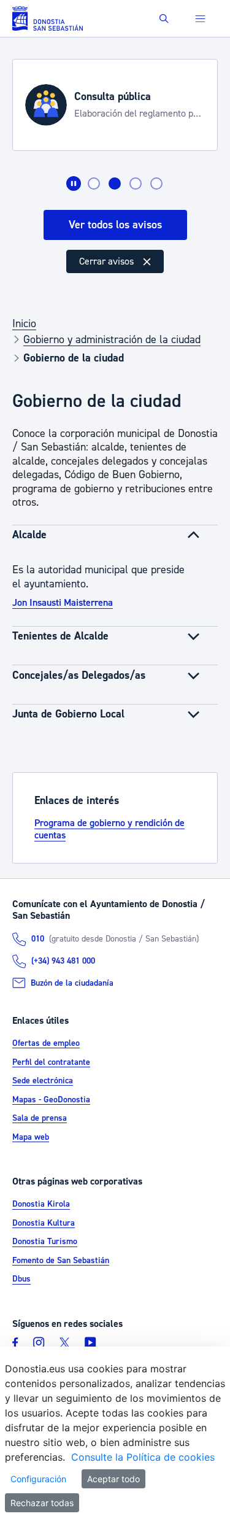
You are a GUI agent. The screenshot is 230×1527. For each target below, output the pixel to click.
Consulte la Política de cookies (143, 1457)
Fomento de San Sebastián (60, 1260)
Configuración (38, 1479)
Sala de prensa (39, 1118)
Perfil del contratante (51, 1062)
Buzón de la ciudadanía (72, 983)
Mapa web (30, 1137)
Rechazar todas (42, 1503)
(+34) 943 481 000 (63, 961)
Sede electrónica (42, 1080)
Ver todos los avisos (115, 225)
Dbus (21, 1279)
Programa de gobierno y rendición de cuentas (109, 829)
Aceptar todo (113, 1479)
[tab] (94, 183)
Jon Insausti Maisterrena (62, 603)
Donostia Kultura (43, 1223)
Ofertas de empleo (46, 1043)
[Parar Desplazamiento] (73, 183)
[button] (164, 19)
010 (37, 939)
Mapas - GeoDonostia (51, 1099)
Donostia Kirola (41, 1204)
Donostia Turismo (44, 1242)
